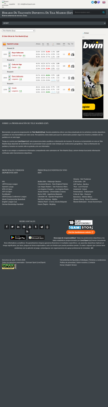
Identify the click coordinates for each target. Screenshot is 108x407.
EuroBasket (6, 194)
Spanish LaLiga (12, 44)
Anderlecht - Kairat (80, 189)
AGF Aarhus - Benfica (81, 184)
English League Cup (9, 202)
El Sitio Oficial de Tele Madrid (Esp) (15, 36)
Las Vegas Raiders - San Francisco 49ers (52, 187)
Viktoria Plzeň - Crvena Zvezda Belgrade (52, 202)
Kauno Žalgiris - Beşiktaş (47, 204)
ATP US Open (7, 192)
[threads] (47, 226)
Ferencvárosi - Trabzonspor (83, 192)
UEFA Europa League (10, 184)
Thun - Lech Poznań (80, 187)
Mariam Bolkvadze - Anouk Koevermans (87, 202)
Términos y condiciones (97, 260)
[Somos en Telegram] (92, 2)
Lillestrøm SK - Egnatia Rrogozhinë (50, 197)
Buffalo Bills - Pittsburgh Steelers (49, 182)
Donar (62, 265)
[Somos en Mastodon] (98, 2)
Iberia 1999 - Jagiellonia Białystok (50, 194)
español (12, 4)
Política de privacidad (67, 262)
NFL (3, 182)
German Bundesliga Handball (12, 204)
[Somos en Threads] (95, 2)
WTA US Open (7, 189)
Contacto (92, 262)
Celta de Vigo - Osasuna (82, 194)
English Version (71, 265)
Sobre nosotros (82, 262)
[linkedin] (18, 226)
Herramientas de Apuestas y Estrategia (74, 260)
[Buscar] (104, 12)
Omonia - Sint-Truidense (82, 179)
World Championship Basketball (13, 199)
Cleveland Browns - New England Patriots (53, 184)
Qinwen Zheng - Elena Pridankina (85, 199)
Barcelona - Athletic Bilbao (82, 197)
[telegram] (41, 226)
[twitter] (12, 226)
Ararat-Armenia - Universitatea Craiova (52, 192)
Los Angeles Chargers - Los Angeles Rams (53, 189)
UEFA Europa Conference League (14, 197)
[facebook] (6, 226)
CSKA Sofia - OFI (79, 182)
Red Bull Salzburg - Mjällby (47, 199)
